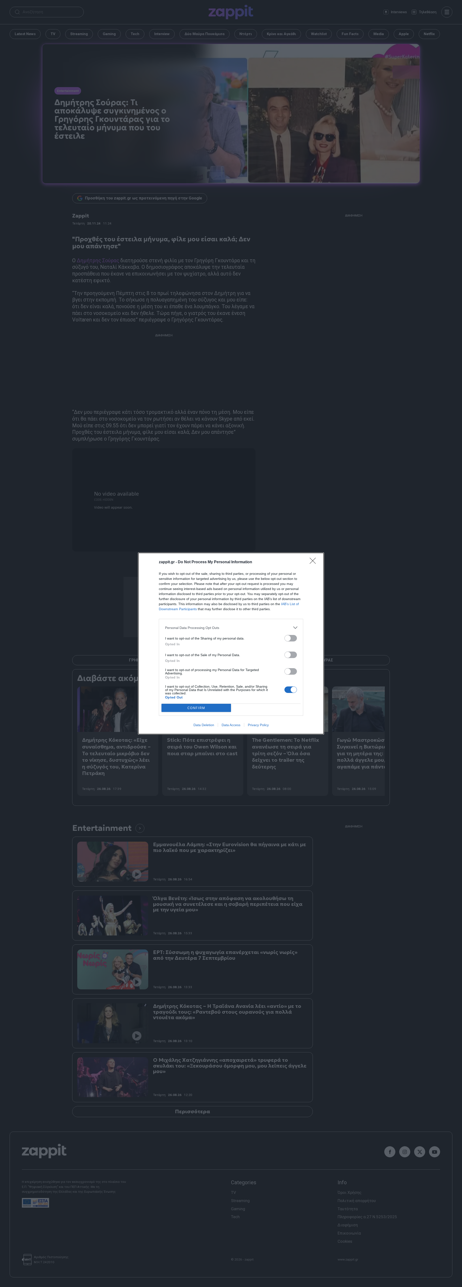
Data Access (231, 725)
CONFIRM (196, 708)
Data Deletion (203, 725)
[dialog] (231, 643)
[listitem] (231, 627)
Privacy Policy (258, 725)
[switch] (290, 638)
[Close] (314, 562)
